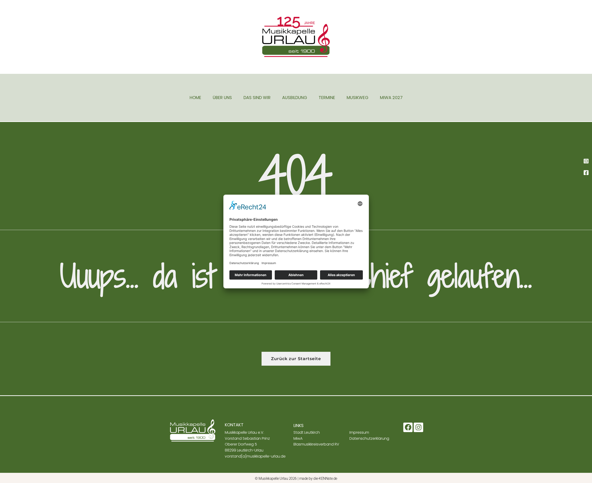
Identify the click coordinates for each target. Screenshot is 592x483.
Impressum (359, 432)
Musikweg (357, 97)
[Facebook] (408, 427)
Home (195, 97)
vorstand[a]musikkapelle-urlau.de (255, 456)
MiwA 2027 (391, 97)
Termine (327, 97)
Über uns (222, 97)
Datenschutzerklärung (369, 438)
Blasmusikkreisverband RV (316, 444)
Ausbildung (294, 97)
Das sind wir (257, 97)
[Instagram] (418, 427)
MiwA (297, 438)
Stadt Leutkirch (306, 432)
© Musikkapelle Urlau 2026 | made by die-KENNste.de (296, 478)
